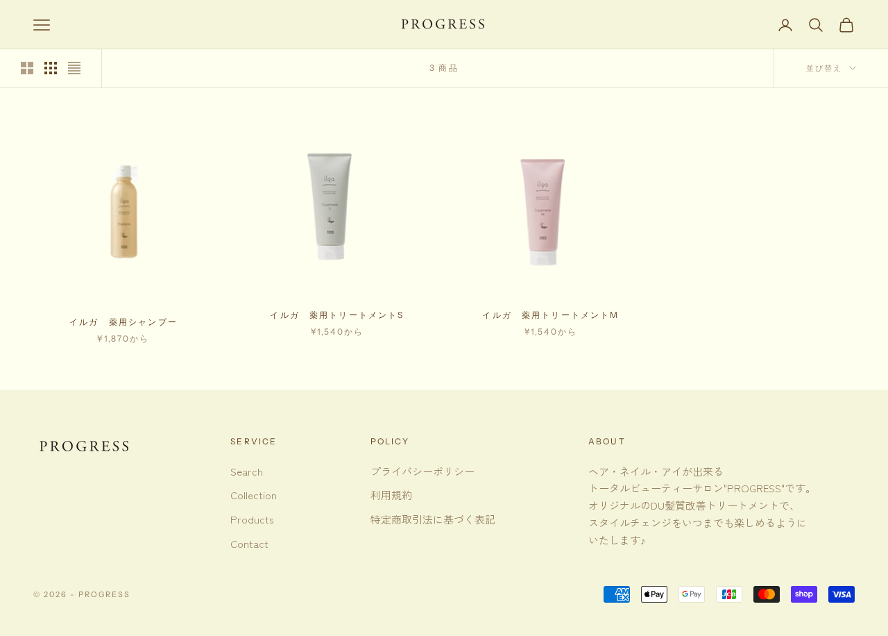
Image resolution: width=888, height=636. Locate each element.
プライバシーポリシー (422, 471)
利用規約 (391, 494)
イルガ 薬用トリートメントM (550, 315)
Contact (249, 543)
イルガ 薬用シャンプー (123, 322)
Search (246, 471)
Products (252, 519)
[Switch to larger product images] (27, 68)
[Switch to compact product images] (74, 68)
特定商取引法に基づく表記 (432, 519)
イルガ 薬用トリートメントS (337, 315)
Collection (253, 494)
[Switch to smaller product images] (50, 68)
